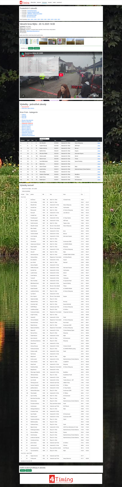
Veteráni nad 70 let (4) (27, 134)
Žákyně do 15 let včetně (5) (28, 135)
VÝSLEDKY (44, 2)
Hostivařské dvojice (32, 10)
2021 (45, 19)
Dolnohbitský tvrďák (31, 15)
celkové (31, 48)
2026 (28, 19)
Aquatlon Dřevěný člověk (33, 12)
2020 (49, 19)
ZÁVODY (39, 2)
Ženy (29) (24, 117)
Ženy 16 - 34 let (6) (26, 128)
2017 (59, 19)
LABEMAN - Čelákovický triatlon (34, 13)
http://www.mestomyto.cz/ (33, 31)
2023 (39, 19)
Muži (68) (24, 116)
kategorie (36, 48)
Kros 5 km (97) (25, 106)
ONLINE (50, 2)
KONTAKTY (59, 2)
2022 (42, 19)
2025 (32, 19)
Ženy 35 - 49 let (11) (26, 129)
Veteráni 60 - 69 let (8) (27, 132)
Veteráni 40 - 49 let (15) (27, 123)
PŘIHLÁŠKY (33, 2)
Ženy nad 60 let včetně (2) (28, 131)
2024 (35, 19)
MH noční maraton (31, 16)
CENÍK (54, 2)
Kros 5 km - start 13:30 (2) (28, 108)
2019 (52, 19)
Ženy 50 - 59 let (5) (26, 126)
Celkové (24, 114)
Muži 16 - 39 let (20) (26, 121)
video (99, 143)
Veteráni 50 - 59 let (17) (27, 124)
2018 (55, 19)
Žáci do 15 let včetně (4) (27, 120)
